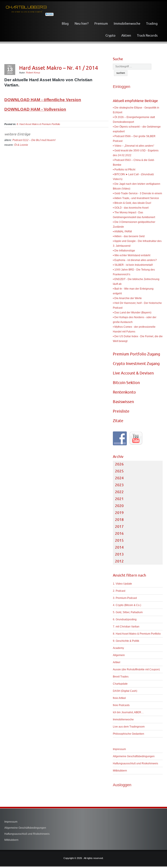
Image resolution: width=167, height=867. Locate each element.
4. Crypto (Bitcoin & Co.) (127, 605)
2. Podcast (119, 590)
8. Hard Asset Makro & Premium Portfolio (38, 124)
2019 (119, 512)
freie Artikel (119, 698)
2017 (119, 526)
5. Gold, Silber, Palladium (128, 612)
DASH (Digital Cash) (125, 690)
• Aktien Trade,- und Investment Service (136, 198)
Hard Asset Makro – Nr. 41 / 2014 (58, 67)
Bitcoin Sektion (126, 382)
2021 (119, 499)
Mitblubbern (120, 770)
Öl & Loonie (21, 144)
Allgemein (119, 655)
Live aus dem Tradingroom (129, 726)
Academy (118, 648)
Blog (65, 23)
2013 (119, 554)
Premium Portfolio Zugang (136, 354)
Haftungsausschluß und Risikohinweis (135, 763)
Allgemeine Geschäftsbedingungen (134, 756)
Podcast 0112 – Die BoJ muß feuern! (33, 140)
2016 (119, 533)
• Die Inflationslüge (124, 250)
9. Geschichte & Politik (126, 640)
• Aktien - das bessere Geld (129, 236)
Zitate (118, 420)
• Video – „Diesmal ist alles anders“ (133, 145)
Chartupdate (120, 683)
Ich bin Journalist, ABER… (128, 712)
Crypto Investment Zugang (136, 363)
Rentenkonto (124, 392)
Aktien (126, 35)
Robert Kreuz (33, 72)
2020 (119, 506)
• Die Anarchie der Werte (127, 298)
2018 (119, 519)
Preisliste (121, 411)
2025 (119, 471)
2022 (119, 492)
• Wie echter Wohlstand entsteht (131, 255)
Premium (101, 23)
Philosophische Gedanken (128, 733)
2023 (119, 485)
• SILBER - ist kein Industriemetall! (133, 264)
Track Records (147, 35)
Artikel (116, 662)
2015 (119, 540)
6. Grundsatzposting (125, 619)
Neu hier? (82, 23)
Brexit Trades (121, 676)
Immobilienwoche (127, 23)
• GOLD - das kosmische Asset (131, 207)
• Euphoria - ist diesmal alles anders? (135, 260)
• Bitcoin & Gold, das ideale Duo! (132, 202)
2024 (119, 478)
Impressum (119, 749)
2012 (119, 561)
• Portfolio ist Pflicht (124, 169)
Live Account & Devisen (133, 373)
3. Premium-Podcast (125, 598)
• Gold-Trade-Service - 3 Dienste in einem (137, 193)
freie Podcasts (121, 705)
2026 (119, 464)
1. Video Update (122, 583)
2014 (119, 547)
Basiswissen (123, 401)
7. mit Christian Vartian (126, 626)
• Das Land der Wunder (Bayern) (132, 312)
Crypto (110, 35)
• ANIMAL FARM (122, 231)
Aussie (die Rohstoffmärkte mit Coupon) (136, 669)
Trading (152, 23)
